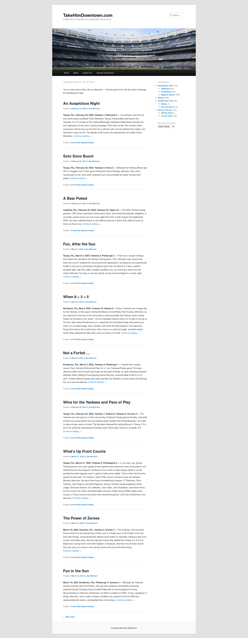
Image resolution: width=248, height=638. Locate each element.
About (75, 72)
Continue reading (82, 135)
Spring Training (87, 142)
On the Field (76, 142)
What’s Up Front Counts (84, 451)
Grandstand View (165, 85)
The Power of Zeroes (81, 518)
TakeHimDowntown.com (88, 15)
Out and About (167, 106)
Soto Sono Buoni (78, 156)
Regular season (168, 94)
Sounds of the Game (105, 72)
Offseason (165, 88)
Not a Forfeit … (76, 352)
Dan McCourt (94, 108)
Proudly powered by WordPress (124, 628)
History (161, 97)
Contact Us (87, 72)
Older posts (69, 616)
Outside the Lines (166, 100)
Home (66, 72)
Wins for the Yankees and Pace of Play (96, 402)
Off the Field (166, 112)
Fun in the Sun (76, 570)
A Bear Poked (75, 198)
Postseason (166, 91)
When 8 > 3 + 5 (76, 296)
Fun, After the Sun (79, 244)
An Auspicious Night (81, 103)
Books (164, 103)
